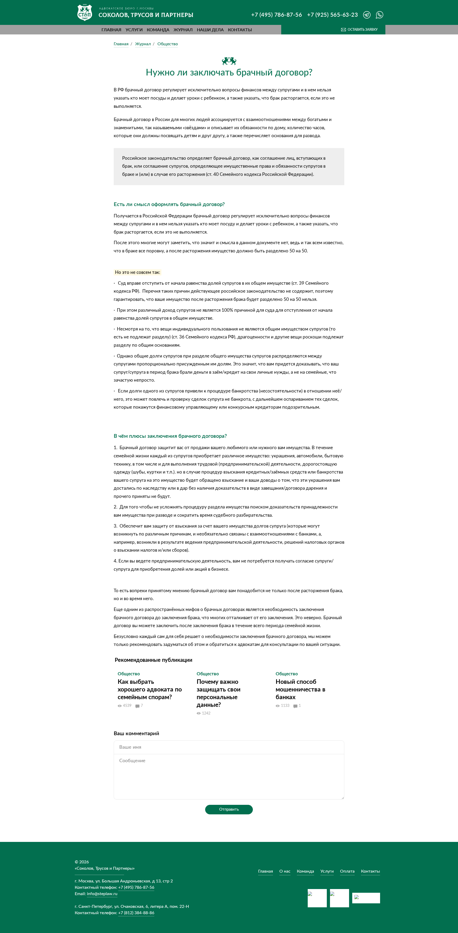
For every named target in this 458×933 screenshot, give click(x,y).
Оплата (347, 871)
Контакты (240, 29)
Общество (167, 44)
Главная (111, 29)
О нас (284, 871)
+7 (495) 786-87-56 (276, 14)
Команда (158, 29)
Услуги (134, 29)
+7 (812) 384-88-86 (136, 913)
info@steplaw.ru (102, 894)
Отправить (229, 809)
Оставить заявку (363, 30)
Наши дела (210, 29)
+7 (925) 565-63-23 (332, 14)
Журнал (183, 29)
